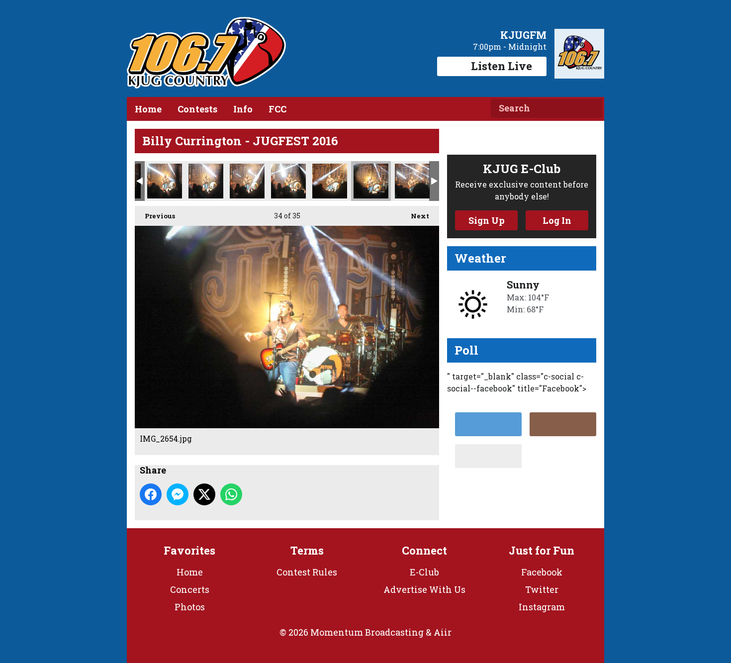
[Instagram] (563, 424)
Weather (480, 258)
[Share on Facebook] (151, 494)
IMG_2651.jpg (247, 181)
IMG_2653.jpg (329, 181)
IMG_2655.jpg (412, 181)
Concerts (189, 589)
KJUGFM (523, 35)
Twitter (541, 589)
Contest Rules (306, 572)
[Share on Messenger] (177, 494)
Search (590, 108)
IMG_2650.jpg (205, 181)
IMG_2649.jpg (164, 181)
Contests (197, 109)
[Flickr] (488, 456)
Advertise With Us (424, 589)
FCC (277, 109)
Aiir (443, 632)
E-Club (424, 572)
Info (243, 109)
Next (415, 215)
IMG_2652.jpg (288, 181)
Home (148, 109)
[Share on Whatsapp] (231, 494)
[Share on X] (204, 494)
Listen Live (501, 66)
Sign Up (486, 220)
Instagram (542, 607)
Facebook (541, 572)
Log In (557, 220)
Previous (155, 215)
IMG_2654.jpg (371, 181)
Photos (190, 607)
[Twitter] (488, 424)
